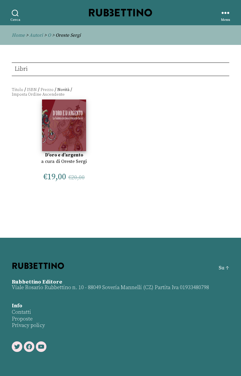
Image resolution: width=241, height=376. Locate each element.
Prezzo (47, 89)
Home (18, 35)
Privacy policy (28, 325)
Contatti (21, 312)
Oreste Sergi (74, 161)
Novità (63, 89)
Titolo (17, 89)
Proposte (22, 319)
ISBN (32, 89)
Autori (36, 35)
